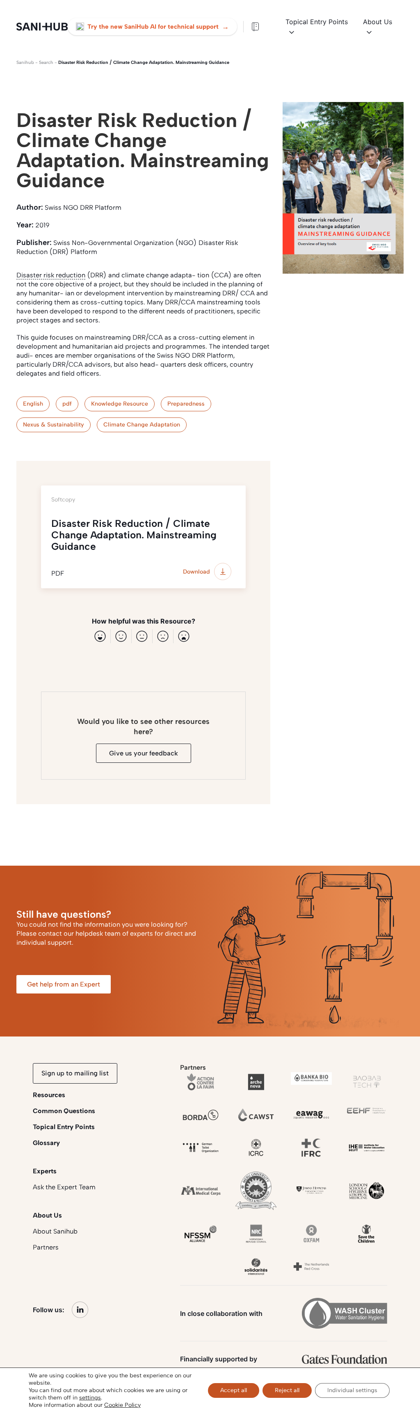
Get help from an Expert (63, 984)
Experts (45, 1171)
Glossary (46, 1143)
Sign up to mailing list (75, 1073)
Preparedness (186, 403)
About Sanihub (55, 1231)
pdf (67, 403)
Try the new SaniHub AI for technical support (158, 27)
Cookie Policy (122, 1405)
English (33, 403)
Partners (46, 1247)
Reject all (287, 1390)
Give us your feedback (143, 753)
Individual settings (352, 1390)
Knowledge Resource (119, 403)
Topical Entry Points (316, 22)
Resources (49, 1095)
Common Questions (64, 1111)
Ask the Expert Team (64, 1187)
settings (90, 1397)
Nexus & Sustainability (53, 424)
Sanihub (25, 62)
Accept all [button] (233, 1390)
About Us (377, 22)
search (46, 62)
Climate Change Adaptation (141, 424)
